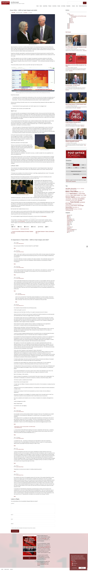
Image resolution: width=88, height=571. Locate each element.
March (71, 21)
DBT (78, 193)
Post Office (69, 204)
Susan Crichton (69, 209)
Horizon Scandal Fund (41, 564)
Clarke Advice (73, 193)
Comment (12, 503)
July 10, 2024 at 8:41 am (20, 411)
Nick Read (80, 200)
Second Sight (81, 205)
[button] (72, 561)
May (71, 20)
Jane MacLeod (83, 197)
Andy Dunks (82, 188)
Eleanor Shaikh (82, 193)
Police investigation (71, 229)
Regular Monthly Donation (76, 171)
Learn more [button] (73, 560)
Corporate (69, 221)
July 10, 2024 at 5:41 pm (21, 294)
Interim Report (77, 197)
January (72, 22)
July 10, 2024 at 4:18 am (20, 438)
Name (12, 514)
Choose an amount (70, 163)
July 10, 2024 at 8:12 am (18, 427)
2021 (69, 28)
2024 (69, 24)
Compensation (70, 220)
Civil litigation (69, 219)
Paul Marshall (82, 202)
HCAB (85, 195)
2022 (69, 27)
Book (68, 217)
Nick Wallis (13, 12)
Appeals (68, 215)
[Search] (84, 3)
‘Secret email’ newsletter (71, 181)
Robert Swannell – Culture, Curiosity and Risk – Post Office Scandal (24, 426)
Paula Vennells (74, 202)
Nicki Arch (76, 200)
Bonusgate (79, 191)
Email (12, 519)
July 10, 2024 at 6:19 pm (20, 251)
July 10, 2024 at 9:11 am (20, 305)
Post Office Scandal (15, 2)
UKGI (72, 210)
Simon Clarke (75, 207)
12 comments (25, 12)
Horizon (68, 197)
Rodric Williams (74, 205)
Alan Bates (68, 188)
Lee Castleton (81, 198)
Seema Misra (69, 207)
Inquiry (73, 197)
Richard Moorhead (68, 205)
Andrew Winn (78, 188)
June (71, 19)
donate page (44, 538)
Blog (68, 216)
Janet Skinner (68, 198)
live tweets (44, 216)
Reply (15, 248)
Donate (84, 177)
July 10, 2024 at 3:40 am (20, 449)
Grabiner (82, 195)
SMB (78, 207)
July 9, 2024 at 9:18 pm (19, 466)
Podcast (68, 228)
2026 (69, 13)
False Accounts (68, 195)
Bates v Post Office (72, 191)
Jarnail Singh (74, 198)
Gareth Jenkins (77, 195)
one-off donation (21, 221)
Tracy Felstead (68, 210)
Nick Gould (72, 200)
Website (12, 523)
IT (67, 225)
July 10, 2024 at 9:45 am (20, 278)
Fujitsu (71, 195)
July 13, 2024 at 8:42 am (20, 243)
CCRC (83, 191)
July (71, 18)
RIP (67, 232)
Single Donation (76, 174)
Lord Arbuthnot (68, 200)
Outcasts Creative (68, 202)
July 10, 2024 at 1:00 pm (20, 267)
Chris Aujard (67, 193)
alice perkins (73, 188)
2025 (69, 23)
